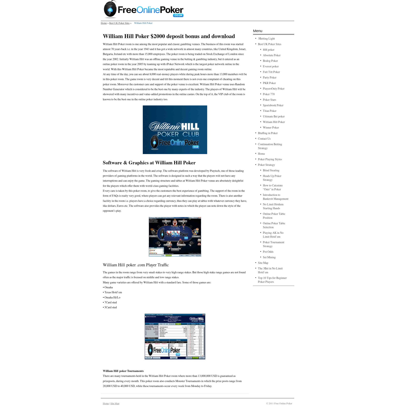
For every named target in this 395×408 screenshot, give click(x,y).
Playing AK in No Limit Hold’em (273, 234)
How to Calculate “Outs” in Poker (273, 187)
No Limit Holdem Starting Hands (273, 206)
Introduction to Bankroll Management (275, 197)
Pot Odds (268, 252)
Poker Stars (269, 100)
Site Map (263, 263)
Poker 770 (269, 94)
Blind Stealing (271, 170)
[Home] (144, 17)
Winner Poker (271, 127)
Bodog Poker (270, 61)
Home (104, 23)
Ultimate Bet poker (274, 116)
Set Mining (269, 257)
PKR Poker (269, 83)
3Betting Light (266, 38)
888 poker (268, 49)
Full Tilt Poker (271, 72)
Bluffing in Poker (268, 133)
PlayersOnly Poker (274, 88)
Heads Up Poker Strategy (272, 178)
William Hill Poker (274, 122)
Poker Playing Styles (270, 159)
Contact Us (264, 138)
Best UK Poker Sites (119, 23)
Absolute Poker (272, 55)
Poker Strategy (266, 165)
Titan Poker (269, 111)
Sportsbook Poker (273, 105)
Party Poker (269, 77)
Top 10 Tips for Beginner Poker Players (272, 280)
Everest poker (271, 66)
